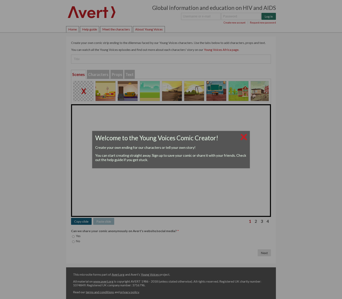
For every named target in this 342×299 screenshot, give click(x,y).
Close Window (171, 137)
